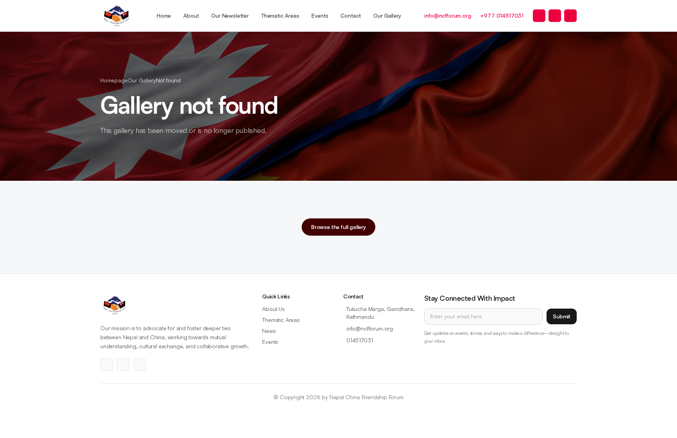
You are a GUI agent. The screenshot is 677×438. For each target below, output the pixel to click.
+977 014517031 (501, 15)
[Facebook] (554, 15)
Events (319, 15)
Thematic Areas (280, 15)
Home (164, 15)
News (268, 330)
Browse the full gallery (338, 227)
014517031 (359, 340)
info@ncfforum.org (447, 15)
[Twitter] (539, 15)
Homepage (114, 80)
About (191, 15)
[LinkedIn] (570, 15)
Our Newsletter (230, 15)
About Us (273, 308)
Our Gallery (387, 15)
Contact (350, 15)
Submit (561, 316)
